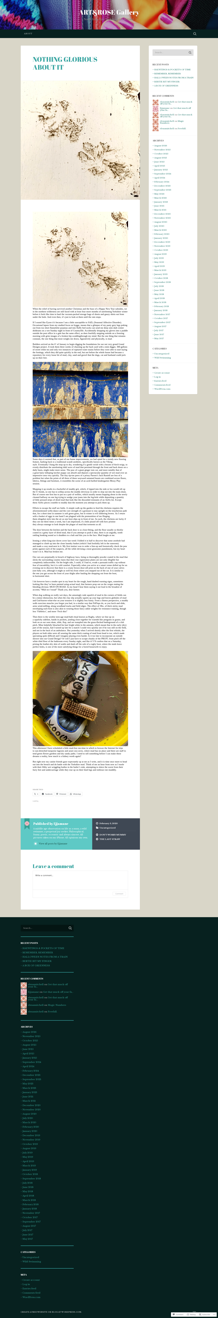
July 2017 (159, 330)
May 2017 (159, 338)
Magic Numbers (57, 1005)
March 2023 (160, 198)
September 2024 (162, 174)
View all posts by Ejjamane (52, 843)
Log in (157, 377)
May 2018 (159, 294)
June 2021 (159, 206)
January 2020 (161, 238)
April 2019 (159, 266)
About (28, 34)
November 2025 (162, 149)
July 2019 (159, 258)
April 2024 (159, 178)
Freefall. (182, 128)
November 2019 (162, 246)
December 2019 (162, 242)
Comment (119, 894)
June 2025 (159, 162)
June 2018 (159, 290)
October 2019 (161, 250)
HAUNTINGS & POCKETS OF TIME (172, 69)
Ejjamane (165, 108)
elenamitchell (167, 102)
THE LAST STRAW (110, 839)
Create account (162, 373)
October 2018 (161, 278)
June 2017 (159, 334)
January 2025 (161, 169)
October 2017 (161, 318)
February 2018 (161, 306)
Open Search (194, 33)
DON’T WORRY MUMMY (113, 835)
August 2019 (160, 254)
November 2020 (162, 218)
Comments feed (162, 385)
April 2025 (159, 166)
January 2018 (161, 310)
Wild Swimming (162, 358)
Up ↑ (195, 1312)
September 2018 (162, 282)
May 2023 (159, 194)
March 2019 (160, 270)
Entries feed (160, 381)
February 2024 (161, 182)
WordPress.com (162, 389)
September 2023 (162, 190)
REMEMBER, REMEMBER (167, 73)
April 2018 (159, 298)
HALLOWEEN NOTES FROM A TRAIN (174, 77)
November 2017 (162, 314)
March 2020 (160, 230)
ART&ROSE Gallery (109, 12)
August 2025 (160, 158)
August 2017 (160, 326)
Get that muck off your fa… (175, 109)
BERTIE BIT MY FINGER (167, 81)
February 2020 (161, 234)
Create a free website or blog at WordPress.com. (51, 1312)
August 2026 (160, 145)
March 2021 (160, 210)
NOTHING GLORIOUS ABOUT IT (65, 63)
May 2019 (159, 262)
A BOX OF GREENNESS (166, 86)
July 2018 (159, 286)
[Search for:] (173, 52)
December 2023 (162, 186)
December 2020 (162, 214)
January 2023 (161, 202)
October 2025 (161, 154)
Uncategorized (108, 828)
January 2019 (161, 274)
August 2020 (160, 222)
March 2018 (160, 302)
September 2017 (162, 322)
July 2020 (159, 226)
